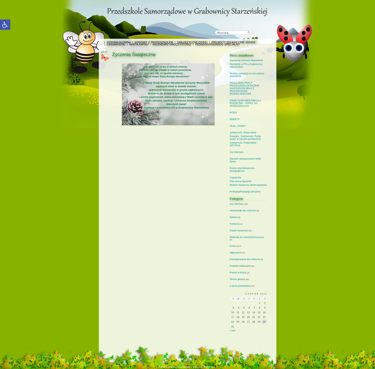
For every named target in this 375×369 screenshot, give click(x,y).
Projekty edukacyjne (240, 266)
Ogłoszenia (236, 252)
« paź (233, 330)
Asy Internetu (237, 152)
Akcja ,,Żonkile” (238, 126)
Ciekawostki (116, 44)
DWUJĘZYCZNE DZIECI (192, 42)
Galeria (234, 217)
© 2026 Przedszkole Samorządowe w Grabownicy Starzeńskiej (187, 367)
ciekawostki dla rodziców (243, 210)
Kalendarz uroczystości (172, 44)
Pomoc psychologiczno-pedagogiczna (242, 169)
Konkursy (235, 224)
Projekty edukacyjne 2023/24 (233, 42)
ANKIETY (235, 119)
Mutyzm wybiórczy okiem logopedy (248, 185)
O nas (233, 246)
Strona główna (119, 42)
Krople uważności (239, 230)
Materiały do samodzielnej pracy (247, 237)
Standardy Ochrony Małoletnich (246, 60)
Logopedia (235, 177)
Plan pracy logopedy (241, 181)
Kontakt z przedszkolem (154, 42)
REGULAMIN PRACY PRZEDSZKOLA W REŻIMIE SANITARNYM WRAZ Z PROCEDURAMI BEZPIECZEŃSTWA (244, 88)
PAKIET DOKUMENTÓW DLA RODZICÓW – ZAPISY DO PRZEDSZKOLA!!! (245, 103)
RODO (233, 112)
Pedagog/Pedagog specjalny (217, 44)
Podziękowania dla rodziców (245, 259)
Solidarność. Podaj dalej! (243, 132)
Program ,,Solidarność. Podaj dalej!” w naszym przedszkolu (245, 137)
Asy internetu (237, 204)
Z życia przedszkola (240, 286)
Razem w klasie (238, 272)
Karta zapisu (138, 44)
